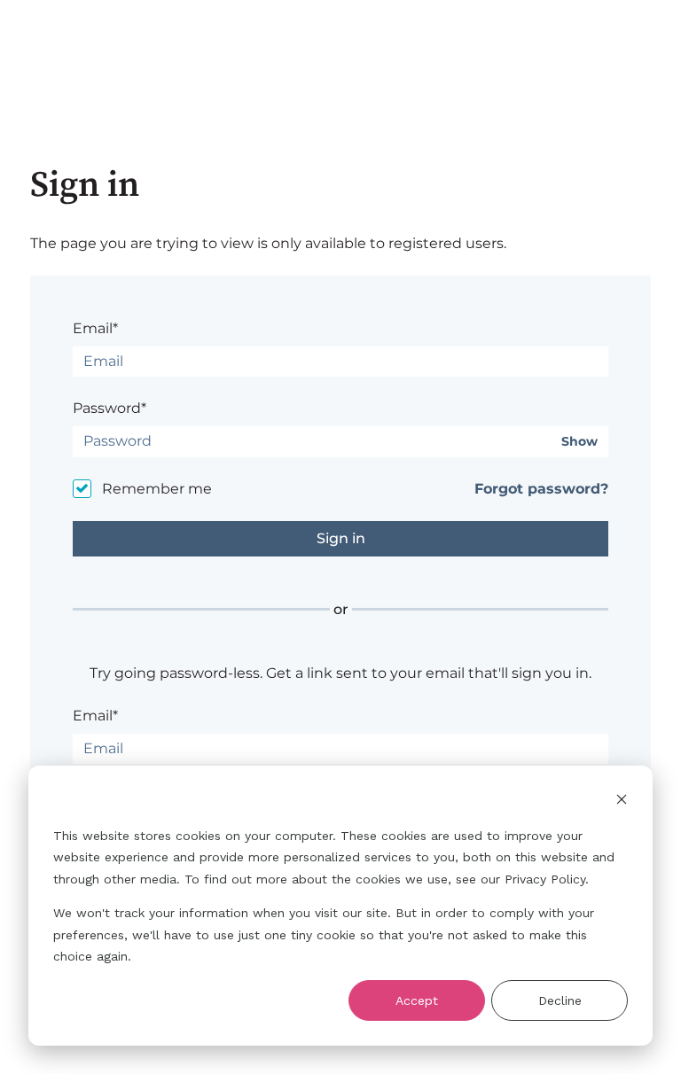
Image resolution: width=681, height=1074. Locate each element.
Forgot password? (541, 488)
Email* (95, 328)
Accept (416, 1000)
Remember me (157, 488)
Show (579, 441)
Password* (109, 408)
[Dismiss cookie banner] (621, 801)
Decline (560, 1000)
